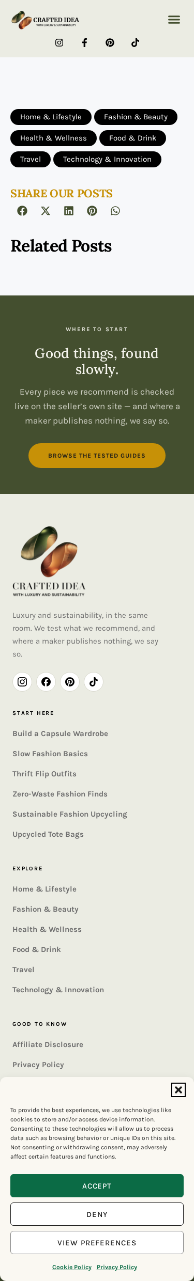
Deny (97, 1214)
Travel (23, 969)
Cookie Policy (72, 1267)
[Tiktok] (135, 42)
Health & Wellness (47, 929)
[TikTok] (93, 682)
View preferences (97, 1242)
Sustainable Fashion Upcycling (69, 814)
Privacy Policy (117, 1267)
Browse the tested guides (96, 455)
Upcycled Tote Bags (48, 834)
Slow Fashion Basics (50, 753)
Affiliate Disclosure (47, 1044)
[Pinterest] (110, 42)
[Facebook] (46, 682)
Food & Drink (36, 949)
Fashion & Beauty (45, 909)
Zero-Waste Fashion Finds (60, 794)
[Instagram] (59, 42)
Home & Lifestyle (44, 889)
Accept (97, 1186)
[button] (178, 1090)
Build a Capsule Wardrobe (60, 733)
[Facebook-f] (84, 42)
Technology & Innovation (58, 989)
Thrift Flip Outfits (44, 773)
